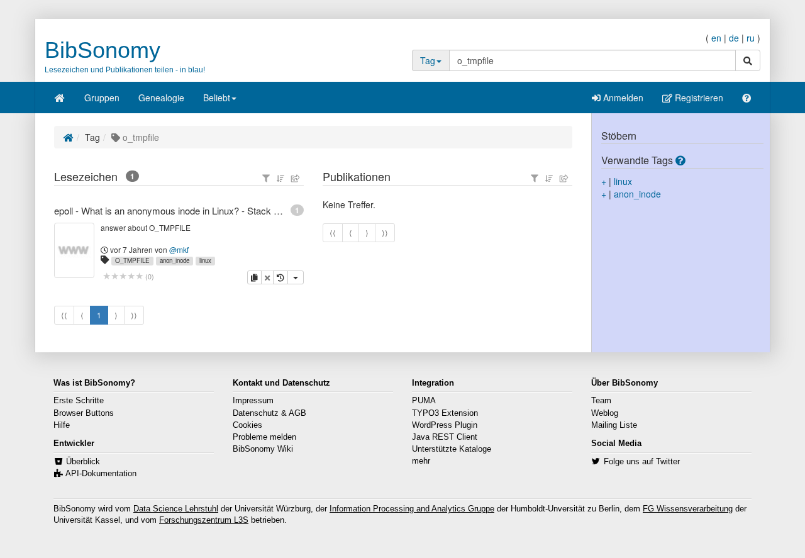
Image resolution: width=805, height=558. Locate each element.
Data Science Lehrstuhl (175, 509)
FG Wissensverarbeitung (688, 509)
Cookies (247, 425)
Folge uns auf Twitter (642, 461)
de (734, 37)
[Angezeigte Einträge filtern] (266, 178)
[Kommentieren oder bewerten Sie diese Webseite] (123, 276)
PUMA (424, 400)
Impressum (253, 400)
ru (751, 37)
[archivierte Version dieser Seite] (280, 277)
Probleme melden (264, 437)
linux (205, 260)
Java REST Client (444, 437)
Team (601, 400)
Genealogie (161, 97)
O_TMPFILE (132, 260)
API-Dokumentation (100, 473)
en (716, 37)
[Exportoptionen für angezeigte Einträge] (295, 178)
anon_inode (174, 260)
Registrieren (697, 97)
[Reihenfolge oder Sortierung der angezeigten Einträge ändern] (280, 178)
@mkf (179, 249)
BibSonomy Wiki (263, 449)
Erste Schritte (78, 400)
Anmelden (622, 97)
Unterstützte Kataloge (451, 449)
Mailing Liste (614, 425)
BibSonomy (102, 50)
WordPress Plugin (444, 425)
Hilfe (61, 425)
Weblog (604, 413)
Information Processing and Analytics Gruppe (412, 509)
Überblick (83, 461)
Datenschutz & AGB (269, 413)
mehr (421, 461)
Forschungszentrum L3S (203, 520)
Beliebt (216, 97)
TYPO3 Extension (445, 413)
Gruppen (101, 97)
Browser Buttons (83, 413)
